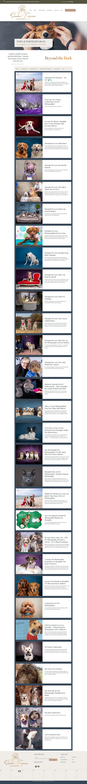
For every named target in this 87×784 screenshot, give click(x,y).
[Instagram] (70, 1)
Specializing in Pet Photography (45, 68)
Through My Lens (24, 68)
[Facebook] (68, 1)
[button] (69, 69)
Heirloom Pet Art (57, 68)
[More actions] (69, 74)
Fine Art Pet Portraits (33, 68)
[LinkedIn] (72, 1)
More (63, 68)
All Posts (17, 68)
